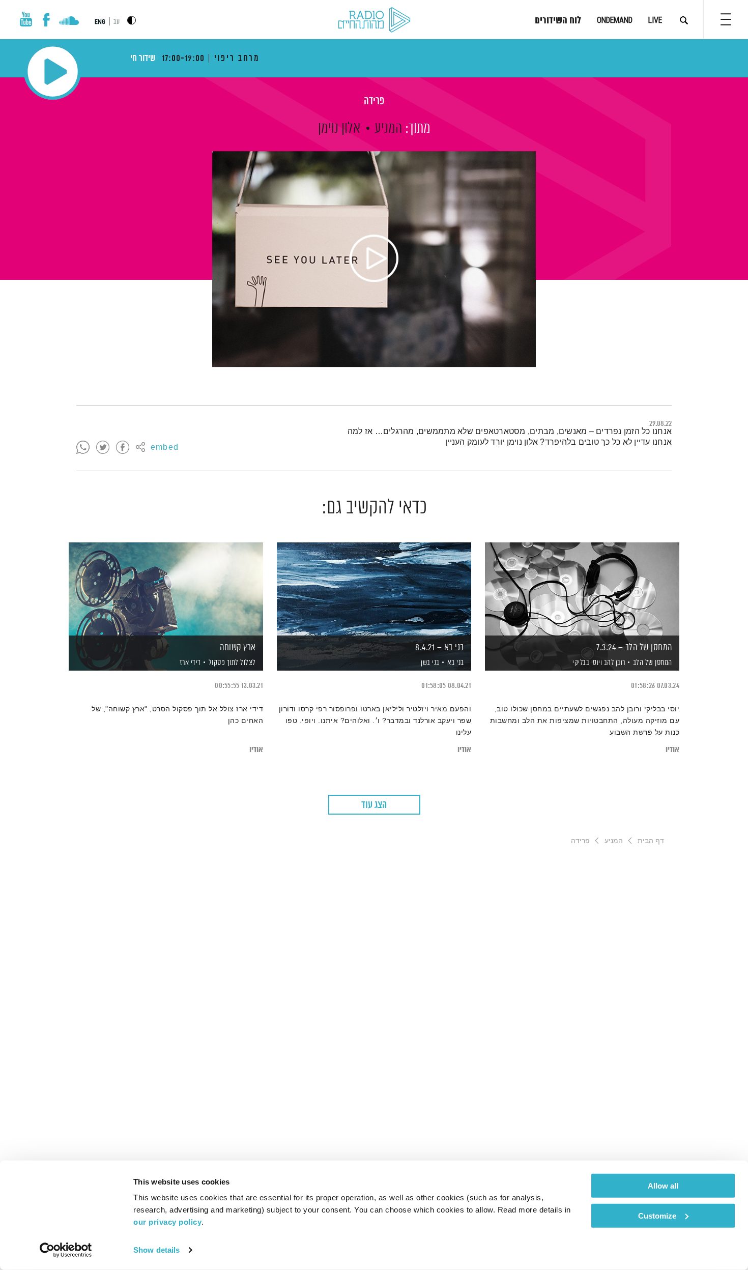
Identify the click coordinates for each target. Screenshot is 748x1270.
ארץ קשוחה (238, 648)
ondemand (614, 20)
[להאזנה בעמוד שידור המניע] (374, 259)
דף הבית (651, 840)
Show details (156, 1250)
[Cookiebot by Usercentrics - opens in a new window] (65, 1250)
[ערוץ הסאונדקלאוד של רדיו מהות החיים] (69, 21)
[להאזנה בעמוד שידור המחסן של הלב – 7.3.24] (582, 589)
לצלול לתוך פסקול (232, 662)
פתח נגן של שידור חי (52, 71)
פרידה (374, 101)
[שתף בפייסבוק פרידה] (122, 448)
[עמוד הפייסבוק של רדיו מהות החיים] (46, 19)
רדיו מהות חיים (374, 20)
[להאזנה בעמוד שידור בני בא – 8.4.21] (374, 589)
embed (165, 447)
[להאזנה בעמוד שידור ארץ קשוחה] (166, 589)
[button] (726, 19)
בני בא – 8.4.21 (439, 648)
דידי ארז (189, 663)
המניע (388, 129)
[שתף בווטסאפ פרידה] (83, 448)
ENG (100, 21)
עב (116, 22)
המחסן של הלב (652, 662)
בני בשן (429, 663)
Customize (657, 1215)
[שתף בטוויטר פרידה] (102, 448)
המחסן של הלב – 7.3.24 (634, 648)
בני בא (455, 662)
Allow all (663, 1185)
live (655, 20)
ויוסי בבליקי (586, 663)
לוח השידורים (558, 21)
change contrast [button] (131, 20)
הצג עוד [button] (374, 805)
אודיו (672, 750)
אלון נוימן (339, 129)
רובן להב (613, 663)
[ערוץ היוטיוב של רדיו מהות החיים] (26, 19)
